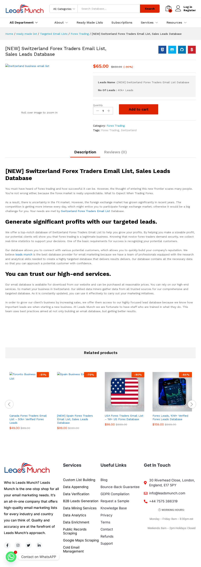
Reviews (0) (115, 152)
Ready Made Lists (90, 22)
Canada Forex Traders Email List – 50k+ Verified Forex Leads (28, 419)
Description (85, 152)
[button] (24, 409)
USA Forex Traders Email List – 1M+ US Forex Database (124, 417)
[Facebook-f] (7, 545)
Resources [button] (174, 22)
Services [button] (147, 22)
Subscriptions (121, 22)
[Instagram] (18, 545)
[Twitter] (28, 545)
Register (190, 10)
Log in (188, 6)
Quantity (98, 105)
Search (150, 8)
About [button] (59, 22)
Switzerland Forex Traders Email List (85, 211)
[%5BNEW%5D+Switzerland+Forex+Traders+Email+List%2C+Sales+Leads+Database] (172, 50)
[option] (29, 404)
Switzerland (129, 130)
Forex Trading (116, 125)
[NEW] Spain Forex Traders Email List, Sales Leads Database (75, 419)
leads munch (24, 254)
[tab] (85, 153)
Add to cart (138, 109)
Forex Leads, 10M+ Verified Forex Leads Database (170, 417)
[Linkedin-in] (39, 545)
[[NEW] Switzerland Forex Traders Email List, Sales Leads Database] (162, 50)
